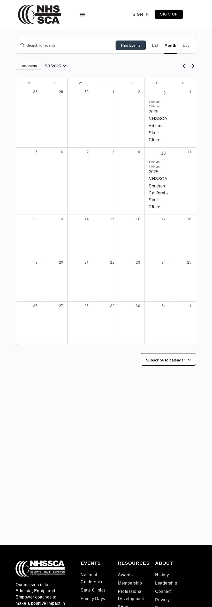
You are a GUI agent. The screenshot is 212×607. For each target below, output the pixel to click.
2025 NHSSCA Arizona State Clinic (158, 125)
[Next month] (193, 66)
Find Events (130, 45)
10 (163, 153)
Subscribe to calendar (165, 359)
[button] (82, 14)
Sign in (141, 14)
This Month (28, 66)
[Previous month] (183, 66)
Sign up (169, 14)
